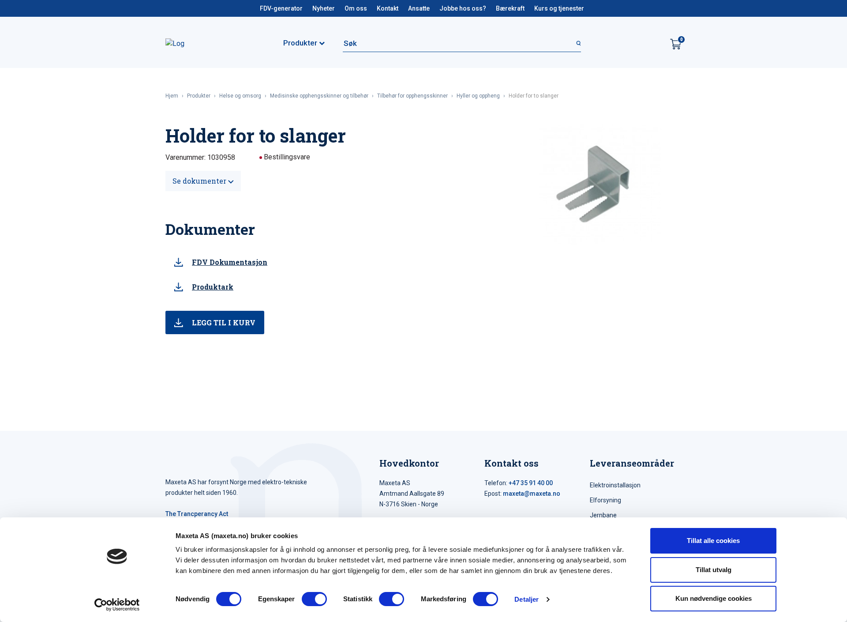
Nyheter (323, 8)
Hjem (171, 96)
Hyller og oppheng (478, 96)
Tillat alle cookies (713, 540)
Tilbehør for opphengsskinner (412, 96)
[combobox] (462, 43)
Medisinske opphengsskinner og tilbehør (319, 96)
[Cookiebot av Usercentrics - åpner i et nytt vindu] (117, 604)
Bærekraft (510, 8)
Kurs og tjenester (559, 8)
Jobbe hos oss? (462, 8)
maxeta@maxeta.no (531, 493)
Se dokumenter (200, 180)
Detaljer (526, 599)
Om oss (356, 8)
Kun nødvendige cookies (713, 598)
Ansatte (419, 8)
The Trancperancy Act (196, 513)
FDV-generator (281, 8)
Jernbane (603, 515)
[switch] (314, 599)
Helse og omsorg (240, 96)
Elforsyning (605, 500)
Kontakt (387, 8)
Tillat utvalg (713, 569)
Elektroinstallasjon (615, 485)
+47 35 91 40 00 (531, 482)
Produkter (198, 96)
